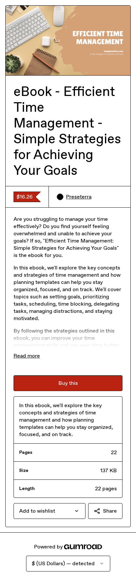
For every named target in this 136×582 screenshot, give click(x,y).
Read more (27, 356)
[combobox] (49, 511)
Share (110, 511)
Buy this (68, 383)
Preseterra (78, 197)
